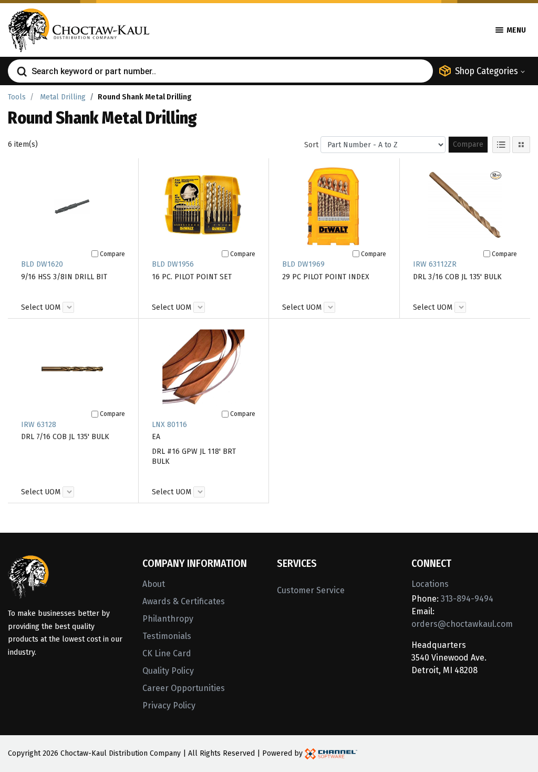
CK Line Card (166, 653)
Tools (17, 97)
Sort (311, 144)
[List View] (501, 144)
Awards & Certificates (183, 601)
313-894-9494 (467, 599)
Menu (515, 30)
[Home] (79, 29)
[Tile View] (521, 144)
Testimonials (166, 636)
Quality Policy (168, 671)
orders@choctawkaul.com (462, 624)
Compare (468, 144)
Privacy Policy (168, 705)
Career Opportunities (183, 688)
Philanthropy (167, 619)
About (153, 584)
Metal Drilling (63, 97)
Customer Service (311, 590)
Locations (430, 584)
